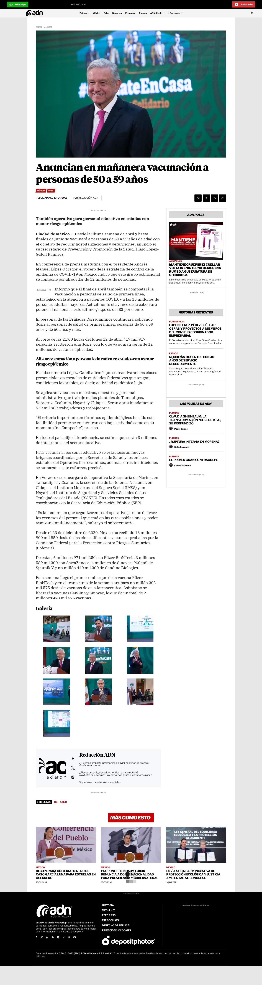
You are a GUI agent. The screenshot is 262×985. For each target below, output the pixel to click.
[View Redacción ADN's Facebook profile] (73, 759)
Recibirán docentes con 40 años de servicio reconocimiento (191, 360)
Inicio (39, 27)
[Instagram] (42, 938)
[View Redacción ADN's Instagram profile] (73, 777)
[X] (214, 198)
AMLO (63, 802)
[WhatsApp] (198, 198)
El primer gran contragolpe (193, 460)
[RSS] (53, 938)
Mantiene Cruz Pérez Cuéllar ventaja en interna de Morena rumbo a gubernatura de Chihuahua (195, 270)
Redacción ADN (97, 755)
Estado (173, 353)
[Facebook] (206, 198)
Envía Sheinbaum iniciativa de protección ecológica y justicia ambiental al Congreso (193, 874)
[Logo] (35, 13)
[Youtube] (75, 938)
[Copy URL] (222, 198)
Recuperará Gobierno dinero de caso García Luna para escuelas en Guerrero (66, 874)
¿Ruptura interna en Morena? (194, 442)
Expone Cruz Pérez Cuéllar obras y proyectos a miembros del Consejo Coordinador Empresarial (195, 330)
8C (55, 802)
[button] (227, 13)
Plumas (174, 413)
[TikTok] (64, 938)
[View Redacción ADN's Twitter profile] (73, 768)
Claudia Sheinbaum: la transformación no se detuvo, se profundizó (195, 420)
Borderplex (177, 321)
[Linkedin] (47, 938)
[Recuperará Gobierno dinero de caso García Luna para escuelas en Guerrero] (66, 845)
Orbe (50, 190)
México (48, 27)
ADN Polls (175, 261)
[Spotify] (58, 938)
